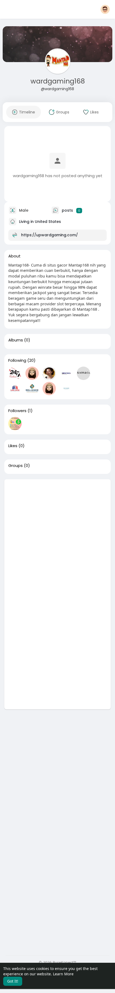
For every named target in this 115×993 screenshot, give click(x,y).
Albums (15, 340)
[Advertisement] (57, 536)
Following (17, 360)
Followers (17, 411)
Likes (12, 446)
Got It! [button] (12, 981)
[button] (105, 9)
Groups (15, 465)
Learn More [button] (63, 973)
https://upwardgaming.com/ (49, 235)
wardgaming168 (57, 81)
